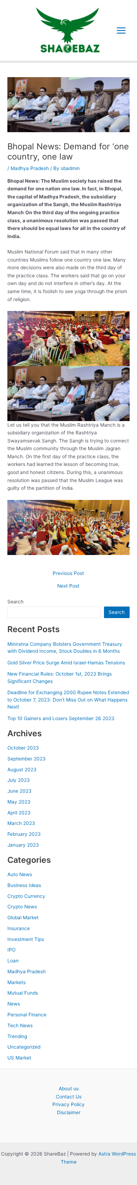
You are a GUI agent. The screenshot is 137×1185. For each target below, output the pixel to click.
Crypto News (22, 906)
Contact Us (68, 1096)
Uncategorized (23, 1047)
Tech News (20, 1025)
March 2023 (21, 823)
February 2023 (24, 834)
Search (15, 601)
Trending (17, 1036)
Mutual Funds (22, 993)
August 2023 (22, 769)
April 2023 (19, 812)
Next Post (68, 586)
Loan (13, 960)
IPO (11, 950)
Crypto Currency (26, 896)
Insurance (18, 928)
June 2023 (19, 791)
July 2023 (18, 780)
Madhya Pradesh (30, 168)
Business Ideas (24, 885)
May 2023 (19, 802)
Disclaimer (68, 1112)
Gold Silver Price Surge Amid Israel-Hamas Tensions (66, 662)
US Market (19, 1058)
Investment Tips (25, 939)
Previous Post (68, 573)
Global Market (23, 917)
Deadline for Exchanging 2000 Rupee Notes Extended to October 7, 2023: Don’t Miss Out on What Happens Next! (68, 700)
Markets (16, 982)
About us (69, 1088)
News (13, 1004)
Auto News (19, 874)
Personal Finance (26, 1014)
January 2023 (23, 845)
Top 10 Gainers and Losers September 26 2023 (61, 718)
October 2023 (23, 748)
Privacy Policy (68, 1104)
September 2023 (26, 758)
